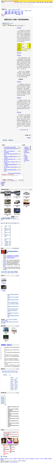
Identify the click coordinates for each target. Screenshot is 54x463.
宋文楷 (8, 294)
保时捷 (7, 321)
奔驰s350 (26, 151)
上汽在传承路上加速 (14, 302)
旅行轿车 (10, 218)
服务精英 (5, 264)
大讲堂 (4, 254)
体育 (17, 2)
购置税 (19, 14)
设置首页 (2, 458)
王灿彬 (8, 310)
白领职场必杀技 (9, 434)
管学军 (8, 302)
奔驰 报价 (26, 159)
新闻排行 (3, 345)
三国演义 (8, 437)
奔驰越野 (26, 157)
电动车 (3, 320)
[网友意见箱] (3, 457)
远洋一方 (16, 389)
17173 (8, 1)
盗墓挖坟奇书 (15, 434)
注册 (4, 180)
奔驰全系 (22, 47)
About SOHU (37, 458)
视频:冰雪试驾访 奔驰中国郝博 (10, 147)
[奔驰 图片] (19, 52)
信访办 (2, 272)
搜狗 (3, 2)
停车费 (16, 321)
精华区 (3, 183)
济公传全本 (14, 432)
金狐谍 (8, 272)
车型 (24, 100)
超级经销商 (16, 271)
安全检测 (12, 272)
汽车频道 (9, 9)
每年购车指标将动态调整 (12, 315)
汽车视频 (16, 272)
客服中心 (23, 458)
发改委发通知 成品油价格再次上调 (13, 262)
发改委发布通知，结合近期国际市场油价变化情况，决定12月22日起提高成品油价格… (13, 256)
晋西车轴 (2, 398)
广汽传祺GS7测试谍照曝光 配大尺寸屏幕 (12, 365)
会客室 (4, 261)
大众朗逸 (6, 241)
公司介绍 (41, 458)
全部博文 (2, 459)
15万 (3, 217)
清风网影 (9, 306)
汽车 (29, 2)
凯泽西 (6, 320)
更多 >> (31, 189)
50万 (9, 217)
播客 (40, 2)
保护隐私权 (32, 458)
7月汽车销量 (17, 268)
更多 (5, 404)
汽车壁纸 (3, 15)
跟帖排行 (9, 345)
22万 (5, 217)
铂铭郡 (16, 383)
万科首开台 (16, 386)
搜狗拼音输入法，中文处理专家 (8, 174)
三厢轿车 (6, 218)
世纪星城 (16, 387)
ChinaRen (5, 1)
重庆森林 (9, 297)
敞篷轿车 (14, 218)
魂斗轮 (30, 10)
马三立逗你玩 (8, 432)
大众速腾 (6, 242)
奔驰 (26, 40)
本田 (10, 319)
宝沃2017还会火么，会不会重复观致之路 (12, 366)
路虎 (2, 321)
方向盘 (20, 108)
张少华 (8, 303)
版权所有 (24, 460)
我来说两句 (5, 23)
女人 (36, 2)
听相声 (4, 432)
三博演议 (5, 263)
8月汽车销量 (13, 268)
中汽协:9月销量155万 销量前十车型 (13, 267)
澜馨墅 (16, 380)
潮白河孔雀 (12, 381)
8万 (17, 216)
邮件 (43, 2)
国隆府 (11, 382)
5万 (16, 216)
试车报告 (26, 10)
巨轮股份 (2, 400)
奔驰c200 (26, 156)
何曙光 (8, 299)
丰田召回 (10, 321)
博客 (45, 2)
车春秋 (4, 262)
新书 (4, 436)
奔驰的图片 (26, 147)
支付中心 (11, 458)
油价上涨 (12, 319)
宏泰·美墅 (12, 383)
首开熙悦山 (12, 387)
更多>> (17, 377)
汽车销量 (5, 267)
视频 (38, 2)
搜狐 (2, 1)
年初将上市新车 (17, 214)
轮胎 (28, 59)
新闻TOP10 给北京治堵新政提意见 (12, 261)
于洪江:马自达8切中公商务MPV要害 (13, 260)
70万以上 (12, 217)
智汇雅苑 (12, 386)
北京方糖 (12, 380)
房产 (31, 2)
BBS (48, 2)
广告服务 (19, 458)
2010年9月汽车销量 (6, 268)
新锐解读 (13, 436)
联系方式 (27, 458)
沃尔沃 (4, 321)
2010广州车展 (14, 248)
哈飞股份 (2, 399)
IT (26, 2)
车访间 (4, 260)
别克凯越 (6, 245)
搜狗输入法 (6, 458)
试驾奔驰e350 (26, 149)
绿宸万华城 (16, 381)
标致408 (6, 228)
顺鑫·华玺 (16, 388)
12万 (2, 217)
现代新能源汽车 (10, 313)
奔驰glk (25, 155)
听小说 (4, 434)
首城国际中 (12, 388)
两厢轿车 (2, 218)
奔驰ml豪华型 (26, 148)
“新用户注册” (13, 180)
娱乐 (21, 2)
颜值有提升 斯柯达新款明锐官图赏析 (11, 358)
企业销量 (5, 269)
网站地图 (45, 458)
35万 (7, 217)
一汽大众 (7, 319)
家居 (33, 2)
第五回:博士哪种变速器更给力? (13, 263)
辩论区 (3, 185)
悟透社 (11, 271)
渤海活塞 (2, 403)
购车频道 (13, 9)
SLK (23, 100)
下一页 (27, 129)
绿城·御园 (12, 389)
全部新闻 (49, 458)
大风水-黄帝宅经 (8, 436)
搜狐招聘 (15, 458)
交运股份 (2, 402)
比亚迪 (13, 321)
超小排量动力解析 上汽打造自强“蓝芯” (11, 354)
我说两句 (51, 2)
